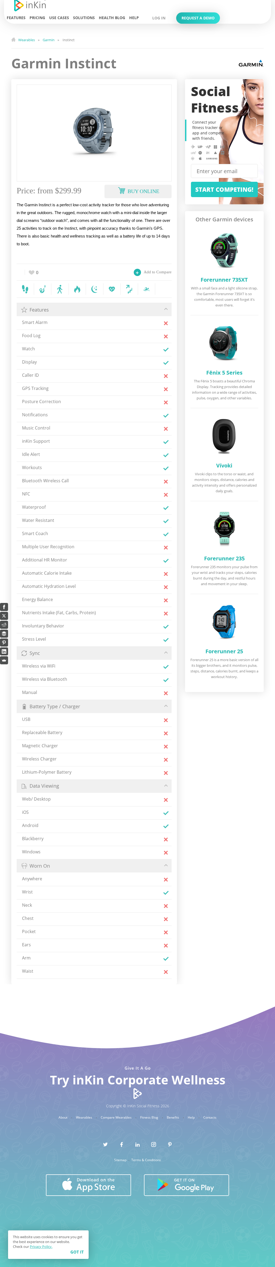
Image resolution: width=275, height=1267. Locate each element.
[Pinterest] (4, 642)
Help (134, 17)
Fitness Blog (149, 1117)
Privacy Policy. (41, 1246)
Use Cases (59, 17)
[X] (4, 616)
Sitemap (120, 1160)
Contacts (209, 1117)
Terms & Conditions (146, 1160)
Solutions (84, 17)
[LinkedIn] (4, 651)
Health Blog (112, 17)
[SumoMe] (4, 660)
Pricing (37, 17)
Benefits (173, 1117)
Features (16, 17)
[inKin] (137, 1093)
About (63, 1117)
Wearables (84, 1117)
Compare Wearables (116, 1117)
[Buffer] (4, 634)
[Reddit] (4, 625)
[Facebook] (4, 607)
